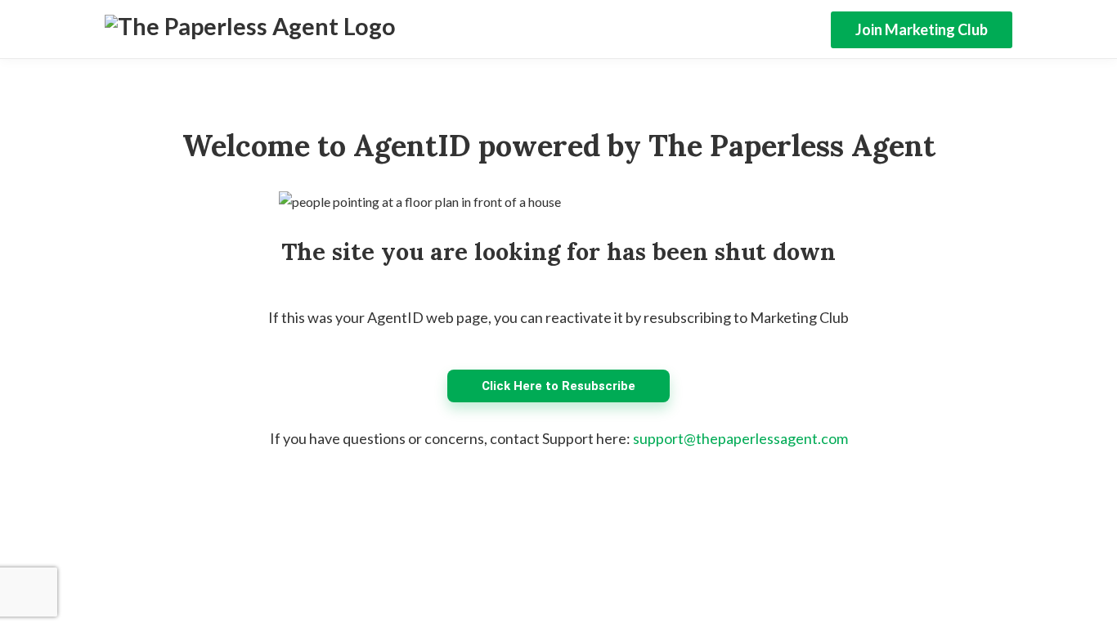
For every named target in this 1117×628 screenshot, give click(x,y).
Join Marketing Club (921, 29)
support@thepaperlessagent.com (740, 438)
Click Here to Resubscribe (558, 386)
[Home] (250, 29)
